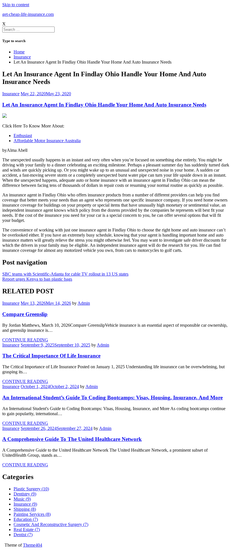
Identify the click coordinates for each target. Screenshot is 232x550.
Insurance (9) (25, 504)
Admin (84, 303)
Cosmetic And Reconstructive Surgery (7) (51, 524)
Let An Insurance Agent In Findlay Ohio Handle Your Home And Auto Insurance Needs (104, 105)
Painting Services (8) (32, 514)
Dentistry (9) (25, 493)
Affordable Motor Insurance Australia (47, 140)
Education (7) (26, 519)
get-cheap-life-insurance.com (28, 14)
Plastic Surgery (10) (31, 488)
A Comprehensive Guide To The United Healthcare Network (72, 439)
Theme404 (32, 545)
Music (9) (22, 499)
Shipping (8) (25, 509)
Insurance (11, 93)
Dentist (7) (23, 534)
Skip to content (15, 4)
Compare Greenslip (25, 314)
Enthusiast (23, 135)
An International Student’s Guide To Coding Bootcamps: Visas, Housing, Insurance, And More (112, 397)
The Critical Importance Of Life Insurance (51, 356)
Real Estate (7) (27, 529)
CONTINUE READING (25, 339)
